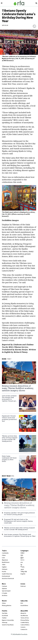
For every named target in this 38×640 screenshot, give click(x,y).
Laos (3, 557)
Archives (4, 595)
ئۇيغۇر (22, 569)
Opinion (4, 588)
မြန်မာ (22, 557)
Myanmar (5, 560)
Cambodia (5, 553)
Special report (6, 591)
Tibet (3, 564)
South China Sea (7, 574)
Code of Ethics (25, 625)
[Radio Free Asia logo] (19, 3)
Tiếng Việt (24, 571)
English (23, 574)
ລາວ (22, 562)
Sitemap (4, 622)
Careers (23, 627)
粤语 (22, 555)
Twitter (4, 618)
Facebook (5, 615)
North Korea (5, 562)
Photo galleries (6, 605)
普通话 (22, 553)
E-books (4, 593)
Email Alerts (24, 605)
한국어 (22, 560)
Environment (6, 576)
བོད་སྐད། (22, 567)
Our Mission (24, 615)
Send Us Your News (8, 625)
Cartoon (4, 586)
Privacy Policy (25, 620)
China (4, 555)
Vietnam (4, 569)
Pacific (4, 571)
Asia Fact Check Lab (8, 578)
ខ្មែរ (21, 564)
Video (4, 603)
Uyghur (4, 567)
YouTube (4, 613)
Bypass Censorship (8, 620)
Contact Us (24, 629)
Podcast (23, 586)
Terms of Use (25, 618)
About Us (23, 613)
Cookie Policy (25, 622)
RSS (22, 603)
